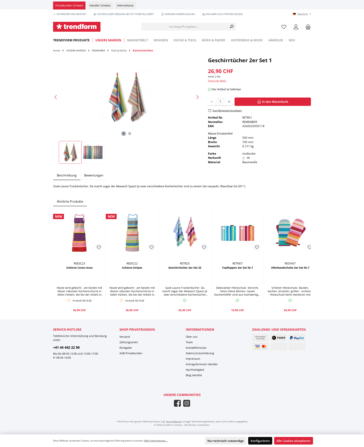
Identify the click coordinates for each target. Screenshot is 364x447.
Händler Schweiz (100, 5)
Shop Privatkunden (137, 329)
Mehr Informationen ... (156, 440)
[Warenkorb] (307, 27)
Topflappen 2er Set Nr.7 (237, 267)
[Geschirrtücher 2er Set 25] (185, 233)
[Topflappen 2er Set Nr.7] (237, 233)
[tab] (66, 175)
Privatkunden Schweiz (69, 5)
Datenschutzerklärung (200, 353)
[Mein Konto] (296, 27)
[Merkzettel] (284, 27)
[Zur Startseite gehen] (76, 27)
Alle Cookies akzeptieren (294, 441)
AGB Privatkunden (130, 353)
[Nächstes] (197, 97)
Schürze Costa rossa (79, 267)
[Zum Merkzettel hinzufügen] (99, 247)
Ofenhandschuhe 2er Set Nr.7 (290, 267)
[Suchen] (231, 27)
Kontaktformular (196, 347)
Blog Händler (194, 375)
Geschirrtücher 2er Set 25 (184, 267)
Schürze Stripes (132, 267)
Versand (124, 336)
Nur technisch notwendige (225, 441)
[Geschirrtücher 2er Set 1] (127, 97)
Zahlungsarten (128, 342)
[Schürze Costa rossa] (79, 233)
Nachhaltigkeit (195, 369)
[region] (126, 110)
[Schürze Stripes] (132, 233)
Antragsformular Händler (202, 364)
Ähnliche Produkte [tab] (70, 201)
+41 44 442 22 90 (66, 347)
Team (189, 342)
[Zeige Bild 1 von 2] (123, 133)
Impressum (193, 358)
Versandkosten (174, 421)
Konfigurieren (260, 441)
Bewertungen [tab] (93, 175)
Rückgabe (125, 347)
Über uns (192, 336)
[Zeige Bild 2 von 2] (129, 133)
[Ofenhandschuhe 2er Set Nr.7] (290, 233)
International (125, 5)
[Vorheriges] (56, 97)
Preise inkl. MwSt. (217, 80)
